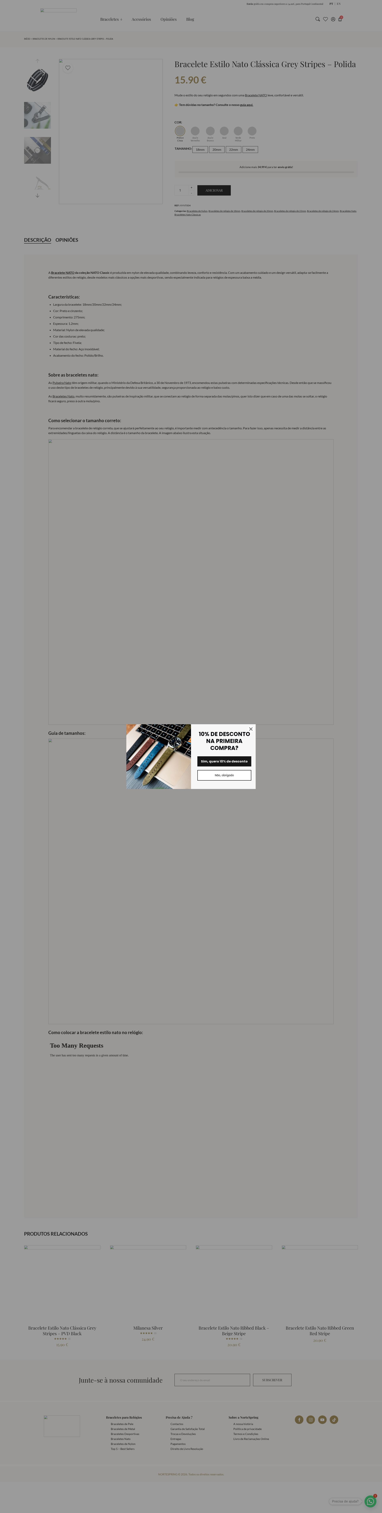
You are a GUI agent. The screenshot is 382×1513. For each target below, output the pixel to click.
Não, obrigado (224, 775)
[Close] (251, 729)
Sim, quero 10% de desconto (224, 761)
